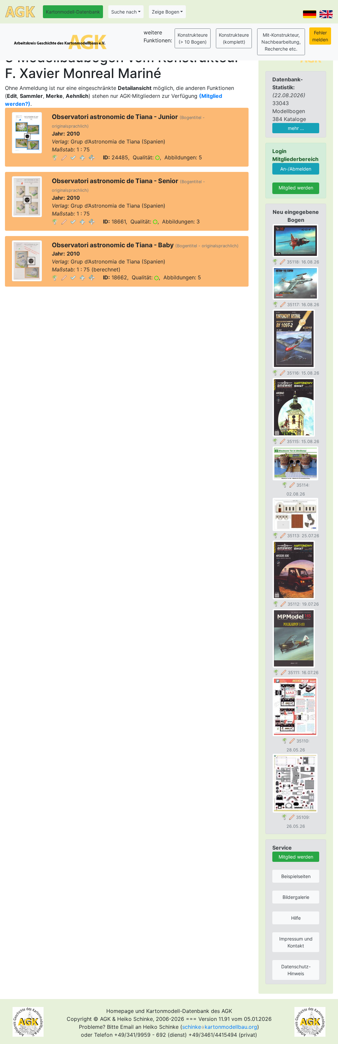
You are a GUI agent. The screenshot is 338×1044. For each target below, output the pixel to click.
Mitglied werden (296, 187)
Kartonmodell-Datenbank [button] (73, 12)
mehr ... (296, 128)
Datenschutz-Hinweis (296, 970)
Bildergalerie (296, 897)
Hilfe (296, 918)
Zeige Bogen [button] (165, 12)
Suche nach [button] (124, 12)
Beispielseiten (296, 876)
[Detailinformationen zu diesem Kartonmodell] (55, 157)
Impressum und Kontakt (296, 942)
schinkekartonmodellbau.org (219, 1027)
